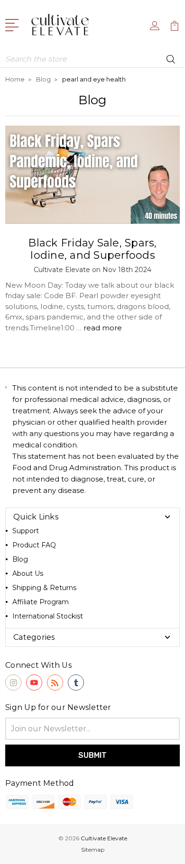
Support (25, 531)
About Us (27, 573)
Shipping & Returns (44, 587)
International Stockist (47, 616)
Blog (20, 559)
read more (102, 327)
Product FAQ (34, 545)
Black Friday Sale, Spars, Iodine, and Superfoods (92, 249)
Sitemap (92, 849)
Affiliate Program (40, 602)
